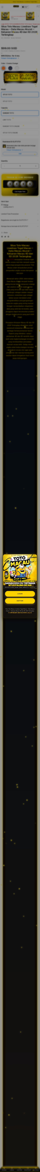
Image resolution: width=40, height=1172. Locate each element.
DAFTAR (20, 601)
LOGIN (20, 594)
